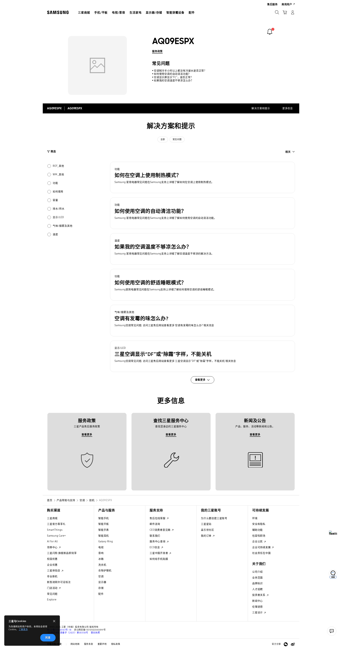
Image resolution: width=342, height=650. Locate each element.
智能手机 (103, 518)
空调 (101, 576)
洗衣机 (102, 564)
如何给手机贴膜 (159, 558)
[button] (202, 177)
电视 (101, 547)
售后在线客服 (158, 518)
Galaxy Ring (105, 541)
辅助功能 (257, 529)
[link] (269, 32)
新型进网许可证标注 (59, 582)
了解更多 (23, 629)
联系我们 (155, 535)
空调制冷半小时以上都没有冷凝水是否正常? (179, 70)
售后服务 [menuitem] (272, 4)
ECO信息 (155, 547)
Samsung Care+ (56, 535)
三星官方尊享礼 (56, 524)
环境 (255, 518)
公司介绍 (257, 571)
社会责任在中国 (261, 553)
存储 (101, 588)
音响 (101, 553)
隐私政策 (115, 644)
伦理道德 (257, 606)
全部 (162, 139)
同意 (48, 637)
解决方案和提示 (261, 108)
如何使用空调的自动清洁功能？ (172, 73)
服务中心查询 (158, 541)
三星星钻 (206, 524)
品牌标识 (257, 583)
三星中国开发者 (159, 553)
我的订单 (206, 535)
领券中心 (52, 547)
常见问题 (177, 139)
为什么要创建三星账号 (214, 518)
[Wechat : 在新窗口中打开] (286, 644)
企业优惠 (52, 564)
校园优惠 (52, 558)
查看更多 (87, 434)
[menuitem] (84, 13)
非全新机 (52, 576)
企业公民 (257, 541)
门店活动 (52, 588)
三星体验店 (54, 570)
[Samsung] (58, 12)
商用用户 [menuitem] (287, 4)
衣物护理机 (105, 570)
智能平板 (103, 524)
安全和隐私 (258, 524)
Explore (51, 599)
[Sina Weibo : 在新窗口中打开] (293, 644)
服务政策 (157, 51)
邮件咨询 (155, 524)
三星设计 (257, 612)
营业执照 (95, 632)
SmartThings (55, 529)
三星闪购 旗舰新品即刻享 (62, 553)
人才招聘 (257, 589)
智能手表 (103, 529)
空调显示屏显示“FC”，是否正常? (173, 77)
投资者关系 (259, 595)
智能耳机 (103, 535)
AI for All (52, 541)
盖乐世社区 (207, 529)
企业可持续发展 (261, 547)
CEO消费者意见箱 (160, 529)
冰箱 (101, 558)
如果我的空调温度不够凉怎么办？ (173, 80)
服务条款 (88, 644)
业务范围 (257, 577)
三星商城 (52, 518)
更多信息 (287, 108)
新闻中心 (257, 600)
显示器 (102, 582)
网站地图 (75, 644)
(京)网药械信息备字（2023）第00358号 (67, 632)
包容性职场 (258, 535)
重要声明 (102, 644)
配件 (101, 593)
